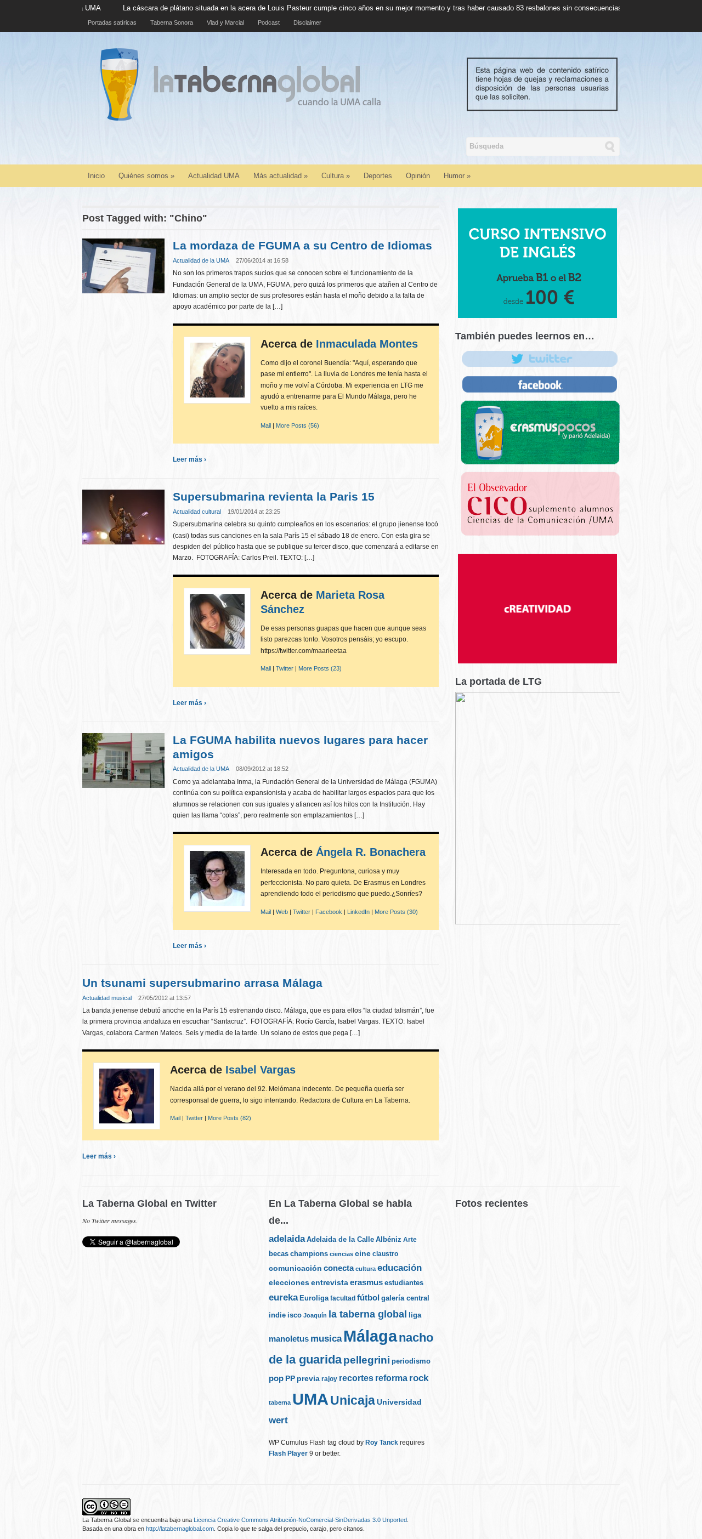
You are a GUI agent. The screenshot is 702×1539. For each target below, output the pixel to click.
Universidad (399, 1402)
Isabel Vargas (260, 1070)
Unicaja (352, 1400)
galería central (405, 1298)
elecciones (289, 1282)
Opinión (418, 176)
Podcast (269, 22)
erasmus (366, 1282)
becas (278, 1254)
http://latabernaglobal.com (180, 1528)
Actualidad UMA (214, 176)
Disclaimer (307, 22)
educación (399, 1268)
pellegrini (366, 1360)
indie (277, 1315)
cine (363, 1253)
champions (309, 1254)
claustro (385, 1254)
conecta (339, 1268)
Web (282, 911)
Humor (457, 176)
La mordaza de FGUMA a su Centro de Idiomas (302, 245)
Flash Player (288, 1453)
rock (418, 1377)
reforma (391, 1378)
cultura (365, 1268)
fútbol (368, 1297)
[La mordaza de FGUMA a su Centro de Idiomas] (123, 266)
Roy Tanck (381, 1442)
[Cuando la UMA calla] (366, 83)
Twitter (284, 668)
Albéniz (388, 1239)
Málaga (370, 1336)
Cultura (335, 176)
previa (308, 1379)
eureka (283, 1297)
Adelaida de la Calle (340, 1239)
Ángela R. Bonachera (371, 852)
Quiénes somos (146, 176)
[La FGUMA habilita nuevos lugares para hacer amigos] (123, 760)
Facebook (328, 911)
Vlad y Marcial (225, 22)
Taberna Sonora (171, 22)
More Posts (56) (297, 425)
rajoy (329, 1379)
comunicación (295, 1268)
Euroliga (314, 1298)
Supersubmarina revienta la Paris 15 (274, 496)
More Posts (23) (320, 668)
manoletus (289, 1338)
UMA (310, 1399)
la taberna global (368, 1314)
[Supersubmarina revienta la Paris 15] (123, 517)
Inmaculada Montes (367, 344)
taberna (280, 1402)
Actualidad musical (107, 998)
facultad (342, 1298)
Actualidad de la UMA (201, 260)
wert (278, 1420)
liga (415, 1315)
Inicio (96, 176)
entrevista (329, 1283)
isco (294, 1315)
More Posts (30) (396, 911)
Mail (266, 425)
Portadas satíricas (112, 22)
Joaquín (315, 1315)
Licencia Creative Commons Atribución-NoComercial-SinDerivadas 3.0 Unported (300, 1520)
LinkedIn (358, 911)
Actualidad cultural (197, 511)
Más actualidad (280, 176)
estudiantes (403, 1283)
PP (290, 1378)
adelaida (287, 1239)
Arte (410, 1239)
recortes (356, 1378)
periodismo (411, 1361)
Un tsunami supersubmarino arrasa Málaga (202, 982)
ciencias (341, 1254)
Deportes (378, 176)
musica (326, 1338)
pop (276, 1378)
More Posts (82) (229, 1118)
